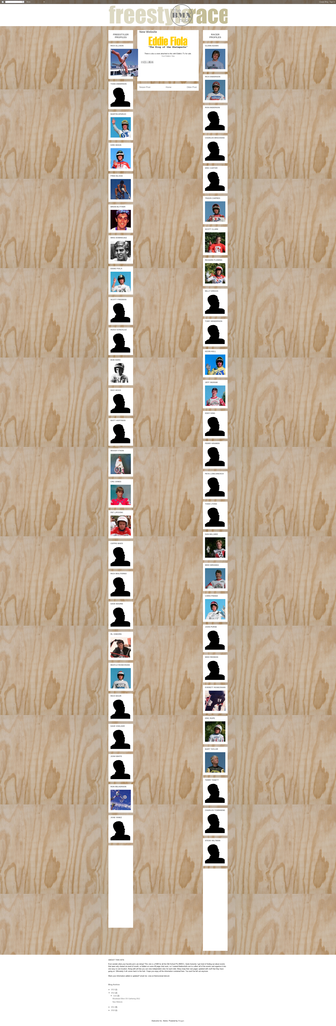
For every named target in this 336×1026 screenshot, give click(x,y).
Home (168, 87)
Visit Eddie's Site (168, 56)
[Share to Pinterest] (152, 62)
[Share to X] (147, 62)
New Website (117, 1002)
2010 (113, 1010)
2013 (113, 990)
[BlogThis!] (144, 62)
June (115, 996)
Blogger (181, 1021)
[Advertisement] (168, 75)
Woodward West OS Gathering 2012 (126, 999)
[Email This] (142, 62)
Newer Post (144, 87)
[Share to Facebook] (149, 62)
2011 (113, 1007)
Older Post (192, 87)
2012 (113, 993)
